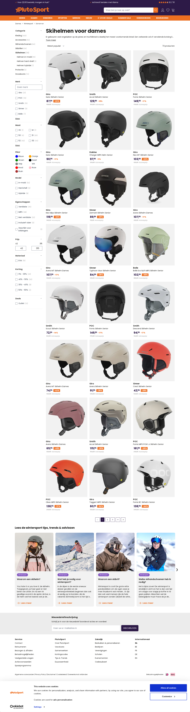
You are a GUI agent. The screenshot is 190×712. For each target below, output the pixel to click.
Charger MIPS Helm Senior (101, 153)
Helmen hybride (25, 65)
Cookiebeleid (61, 674)
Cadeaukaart (101, 662)
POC (20, 98)
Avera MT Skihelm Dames (57, 269)
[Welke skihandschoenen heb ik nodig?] (156, 552)
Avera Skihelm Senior (98, 385)
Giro (20, 92)
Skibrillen (21, 48)
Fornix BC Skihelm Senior (144, 500)
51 (32, 135)
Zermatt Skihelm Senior (100, 211)
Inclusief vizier (24, 222)
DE (136, 654)
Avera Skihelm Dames (143, 211)
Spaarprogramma (23, 665)
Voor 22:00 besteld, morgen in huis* (33, 2)
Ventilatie (22, 206)
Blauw (21, 156)
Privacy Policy (40, 674)
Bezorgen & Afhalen (24, 650)
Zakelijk (99, 639)
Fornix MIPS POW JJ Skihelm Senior (148, 443)
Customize (167, 696)
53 (33, 140)
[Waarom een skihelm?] (34, 552)
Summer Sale (124, 18)
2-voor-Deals (105, 18)
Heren (22, 18)
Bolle (20, 114)
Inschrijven (129, 628)
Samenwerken (61, 650)
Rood (20, 167)
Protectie (20, 69)
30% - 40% (23, 284)
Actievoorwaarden (23, 662)
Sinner (21, 108)
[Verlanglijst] (167, 10)
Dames (34, 18)
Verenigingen (143, 18)
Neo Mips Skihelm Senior (56, 211)
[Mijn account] (162, 10)
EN (136, 658)
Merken (76, 18)
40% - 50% (23, 279)
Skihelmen (40, 24)
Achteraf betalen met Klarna (105, 2)
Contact (18, 643)
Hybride (21, 193)
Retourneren (20, 647)
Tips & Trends (61, 658)
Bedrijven (99, 647)
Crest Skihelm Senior (142, 385)
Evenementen (101, 658)
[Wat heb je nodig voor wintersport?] (74, 552)
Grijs (20, 163)
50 (19, 135)
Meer (17, 118)
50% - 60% (23, 290)
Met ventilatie (24, 217)
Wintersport (28, 24)
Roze (34, 167)
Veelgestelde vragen (24, 658)
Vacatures (59, 647)
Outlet (21, 303)
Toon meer (51, 40)
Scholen (98, 654)
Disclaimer (51, 674)
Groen (21, 160)
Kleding (20, 35)
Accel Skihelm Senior (98, 95)
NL (136, 643)
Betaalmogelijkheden (24, 654)
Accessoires (22, 40)
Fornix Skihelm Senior (142, 95)
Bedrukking (162, 18)
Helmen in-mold (26, 57)
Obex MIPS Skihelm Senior (57, 500)
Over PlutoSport (62, 643)
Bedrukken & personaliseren (107, 643)
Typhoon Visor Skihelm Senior (102, 269)
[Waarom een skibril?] (115, 552)
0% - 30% (22, 274)
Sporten (62, 18)
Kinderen (47, 18)
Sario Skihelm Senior (55, 95)
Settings (37, 707)
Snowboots (22, 74)
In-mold (22, 182)
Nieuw (89, 18)
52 (19, 140)
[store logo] (32, 10)
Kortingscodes (61, 654)
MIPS (20, 212)
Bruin (20, 171)
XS (19, 130)
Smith (21, 103)
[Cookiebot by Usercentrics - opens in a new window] (16, 707)
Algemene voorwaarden (24, 674)
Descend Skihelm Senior (144, 327)
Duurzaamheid (61, 662)
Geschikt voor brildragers (24, 229)
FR (136, 650)
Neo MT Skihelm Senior (143, 153)
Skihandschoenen (25, 44)
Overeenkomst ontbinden (78, 674)
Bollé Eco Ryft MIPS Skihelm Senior (148, 269)
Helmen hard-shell (26, 61)
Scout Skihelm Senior (55, 327)
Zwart (34, 160)
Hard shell (22, 188)
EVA (20, 260)
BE (136, 647)
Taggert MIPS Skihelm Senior (102, 500)
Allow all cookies (168, 688)
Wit (33, 163)
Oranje (35, 156)
